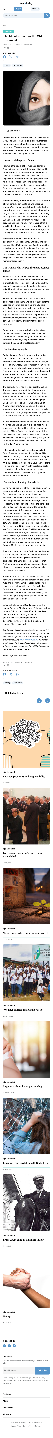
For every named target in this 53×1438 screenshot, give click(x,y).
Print (4, 48)
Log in (18, 9)
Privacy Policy (16, 1426)
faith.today (8, 31)
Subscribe (42, 1370)
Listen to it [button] (15, 131)
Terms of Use (27, 1426)
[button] (9, 772)
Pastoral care (17, 65)
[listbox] (35, 9)
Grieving (7, 65)
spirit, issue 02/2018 (28, 640)
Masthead (38, 1426)
